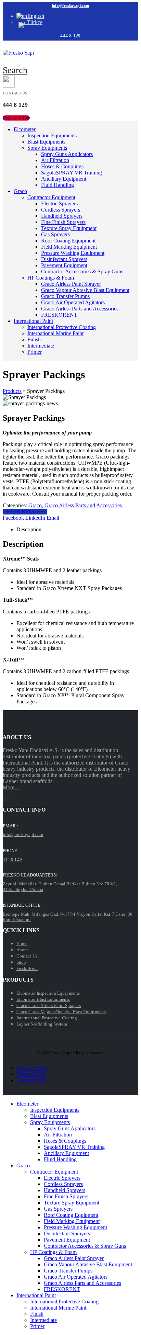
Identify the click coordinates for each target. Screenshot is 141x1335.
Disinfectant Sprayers (64, 259)
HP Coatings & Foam (50, 278)
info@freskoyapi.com (70, 5)
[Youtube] (5, 799)
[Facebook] (3, 799)
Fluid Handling (57, 185)
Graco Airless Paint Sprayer (71, 284)
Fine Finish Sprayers (63, 222)
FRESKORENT (59, 315)
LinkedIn (35, 518)
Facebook (13, 518)
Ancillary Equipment (63, 179)
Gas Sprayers (55, 234)
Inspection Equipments (52, 135)
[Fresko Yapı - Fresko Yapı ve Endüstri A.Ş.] (18, 53)
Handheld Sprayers (61, 216)
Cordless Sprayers (60, 210)
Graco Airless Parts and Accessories (79, 309)
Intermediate (40, 346)
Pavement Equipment (64, 265)
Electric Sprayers (59, 203)
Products (12, 391)
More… (11, 787)
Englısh (35, 16)
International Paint (33, 321)
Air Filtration (55, 160)
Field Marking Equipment (69, 247)
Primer (34, 352)
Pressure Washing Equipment (72, 253)
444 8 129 (70, 35)
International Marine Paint (55, 333)
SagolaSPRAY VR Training (71, 173)
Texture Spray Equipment (69, 228)
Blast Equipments (46, 142)
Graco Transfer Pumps (65, 296)
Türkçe (34, 22)
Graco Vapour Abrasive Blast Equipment (85, 290)
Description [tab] (28, 529)
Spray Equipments (47, 148)
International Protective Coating (61, 327)
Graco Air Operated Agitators (73, 302)
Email (53, 518)
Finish (34, 339)
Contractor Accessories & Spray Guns (82, 271)
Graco (20, 191)
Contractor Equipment (51, 197)
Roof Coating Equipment (68, 241)
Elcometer (25, 129)
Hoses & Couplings (62, 166)
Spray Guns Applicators (67, 154)
